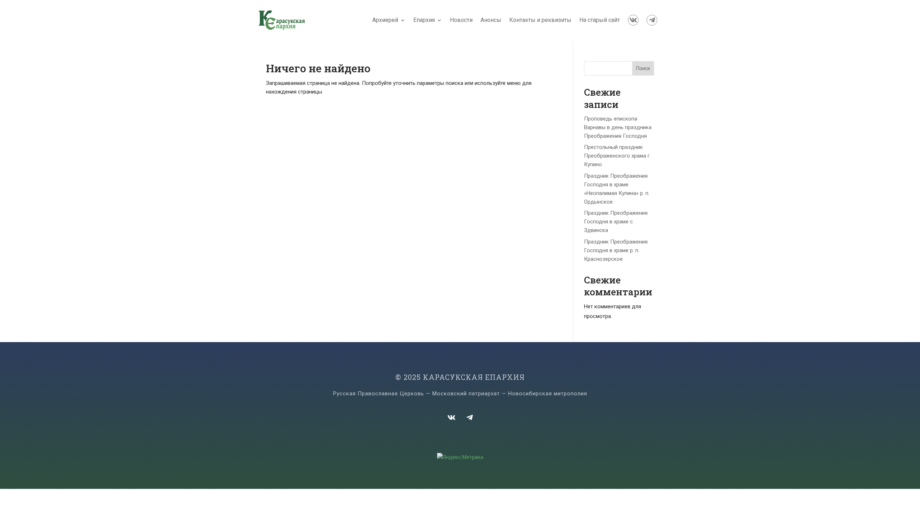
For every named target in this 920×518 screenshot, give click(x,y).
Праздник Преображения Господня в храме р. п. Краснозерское (616, 250)
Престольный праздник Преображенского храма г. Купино (617, 156)
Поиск (643, 68)
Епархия (424, 20)
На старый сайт (599, 20)
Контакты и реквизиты (540, 20)
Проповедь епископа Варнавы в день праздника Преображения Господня (618, 127)
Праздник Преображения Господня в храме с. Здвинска (616, 221)
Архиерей (385, 20)
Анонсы (490, 20)
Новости (461, 20)
